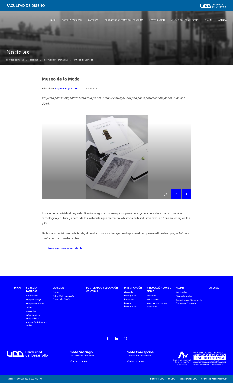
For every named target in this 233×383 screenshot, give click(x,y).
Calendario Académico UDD (214, 379)
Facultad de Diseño (25, 5)
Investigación (133, 287)
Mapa (84, 361)
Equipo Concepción (35, 303)
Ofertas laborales (184, 296)
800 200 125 (22, 379)
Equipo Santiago (34, 299)
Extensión (151, 295)
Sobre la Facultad (32, 289)
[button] (176, 194)
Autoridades (32, 295)
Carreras (58, 287)
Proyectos (129, 299)
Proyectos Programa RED (56, 60)
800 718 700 (36, 379)
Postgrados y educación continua (102, 289)
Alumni (180, 287)
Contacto (75, 361)
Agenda (214, 287)
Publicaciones (153, 299)
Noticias (34, 60)
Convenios (31, 311)
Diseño (56, 292)
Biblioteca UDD (157, 379)
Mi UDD (171, 379)
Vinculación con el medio (159, 289)
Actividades (181, 292)
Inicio (17, 287)
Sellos (29, 307)
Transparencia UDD (188, 379)
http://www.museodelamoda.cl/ (62, 248)
